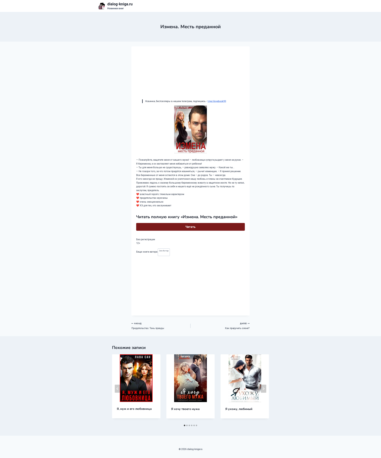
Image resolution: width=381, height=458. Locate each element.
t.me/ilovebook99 (217, 101)
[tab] (184, 425)
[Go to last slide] (117, 389)
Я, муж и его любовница (134, 409)
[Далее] (263, 389)
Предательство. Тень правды (147, 326)
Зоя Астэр (164, 251)
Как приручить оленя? (237, 326)
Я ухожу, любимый (238, 409)
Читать (190, 227)
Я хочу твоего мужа (185, 409)
